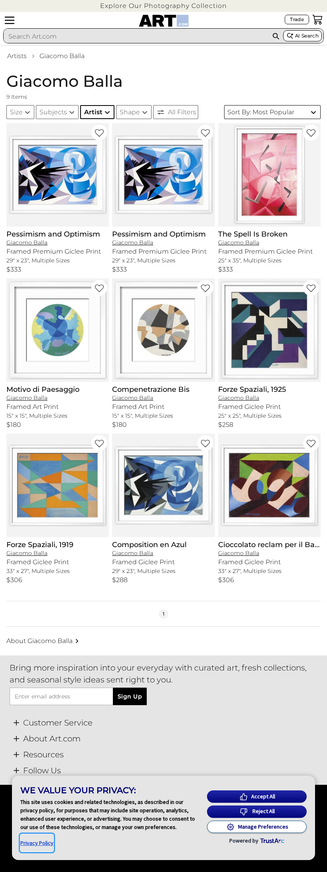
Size (16, 112)
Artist (93, 112)
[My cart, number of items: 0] (317, 19)
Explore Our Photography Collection (163, 6)
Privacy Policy (36, 843)
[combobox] (136, 36)
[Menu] (9, 20)
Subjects (53, 112)
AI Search (307, 36)
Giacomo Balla (62, 56)
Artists (17, 56)
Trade (297, 19)
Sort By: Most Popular (260, 112)
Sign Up (130, 696)
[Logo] (164, 21)
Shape (130, 112)
